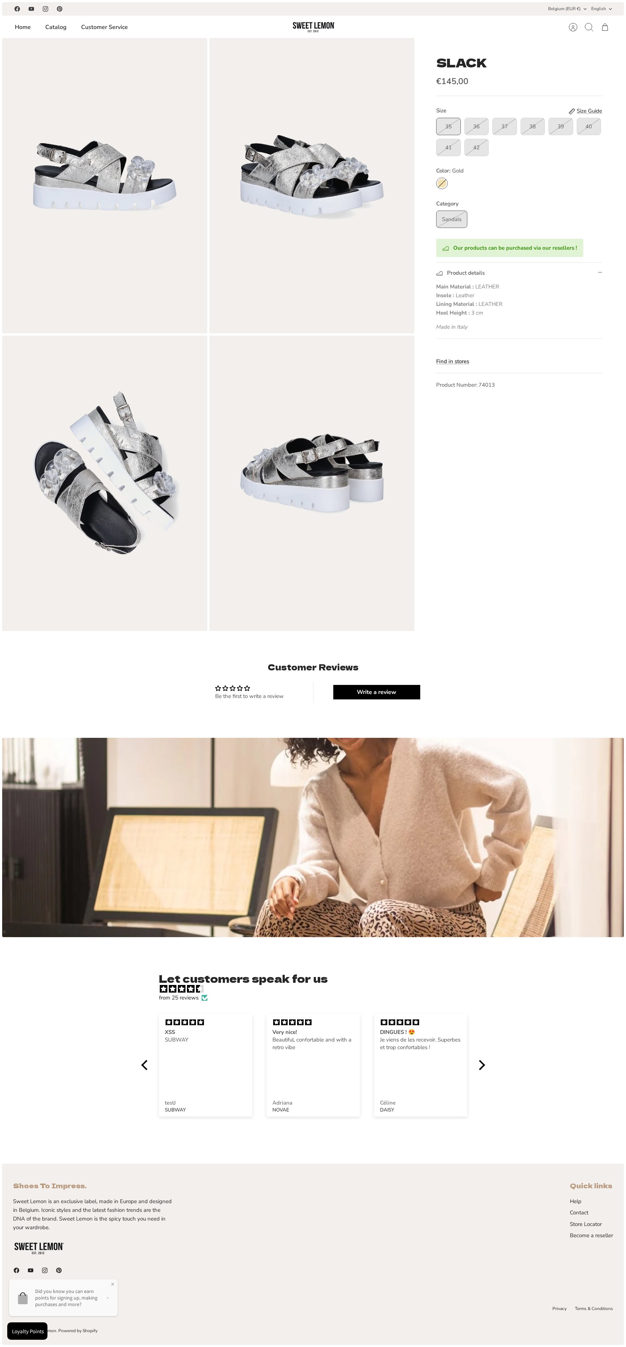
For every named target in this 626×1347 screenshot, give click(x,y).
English (598, 9)
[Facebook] (17, 9)
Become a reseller (591, 1235)
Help (575, 1201)
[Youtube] (31, 9)
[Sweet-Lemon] (313, 27)
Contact (579, 1212)
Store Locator (586, 1224)
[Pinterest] (60, 9)
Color (450, 170)
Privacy (559, 1308)
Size (441, 110)
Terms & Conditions (594, 1308)
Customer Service (104, 27)
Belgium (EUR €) (564, 9)
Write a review (376, 692)
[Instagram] (45, 9)
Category (447, 203)
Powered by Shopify (77, 1331)
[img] (317, 989)
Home (23, 27)
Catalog (56, 27)
